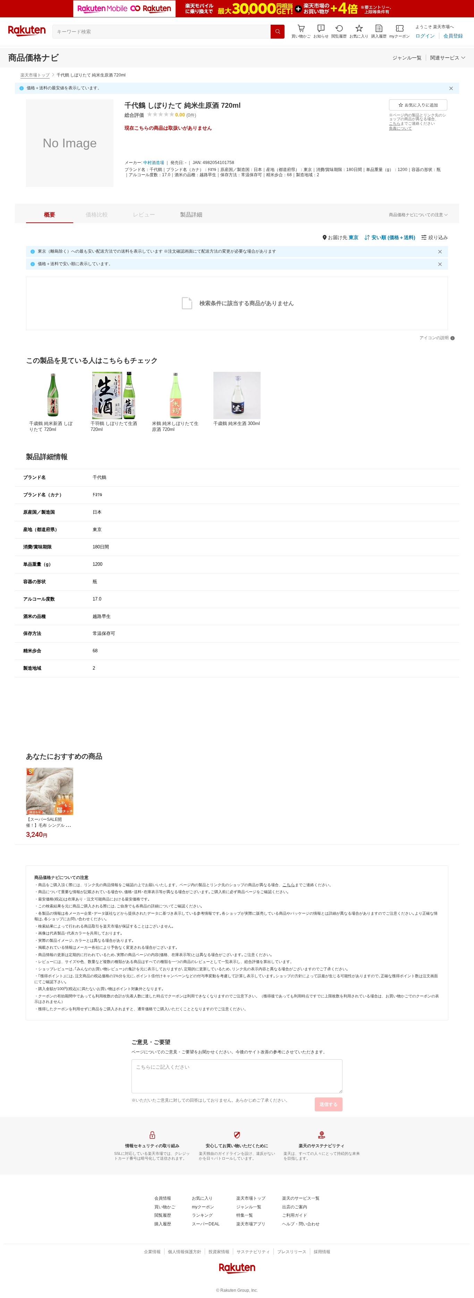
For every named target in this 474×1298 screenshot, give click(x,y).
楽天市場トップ (35, 75)
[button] (321, 31)
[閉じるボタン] (452, 88)
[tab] (49, 214)
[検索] (278, 32)
